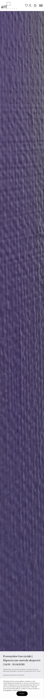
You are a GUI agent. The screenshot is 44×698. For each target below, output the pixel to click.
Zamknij (22, 693)
